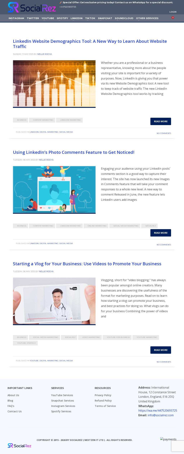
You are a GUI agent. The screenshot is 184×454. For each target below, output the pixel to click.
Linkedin (34, 132)
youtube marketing (147, 337)
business (21, 120)
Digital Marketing (49, 132)
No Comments (164, 133)
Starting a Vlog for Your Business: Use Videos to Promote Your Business (87, 264)
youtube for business (118, 337)
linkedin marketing (70, 120)
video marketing (91, 337)
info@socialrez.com (161, 415)
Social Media (66, 132)
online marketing (97, 226)
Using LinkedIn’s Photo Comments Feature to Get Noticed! (73, 152)
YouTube (34, 360)
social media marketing (126, 226)
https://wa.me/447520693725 (157, 410)
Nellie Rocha (44, 54)
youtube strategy (26, 343)
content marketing (43, 120)
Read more (160, 121)
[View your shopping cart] (174, 18)
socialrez (150, 226)
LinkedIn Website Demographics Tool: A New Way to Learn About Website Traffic (90, 43)
